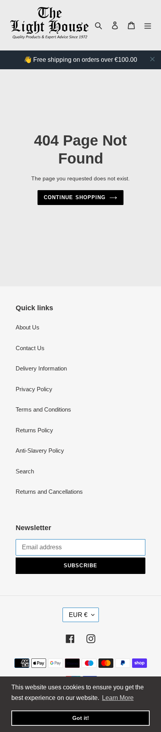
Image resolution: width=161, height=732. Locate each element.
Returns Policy (34, 430)
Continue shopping (75, 197)
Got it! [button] (80, 718)
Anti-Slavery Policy (40, 450)
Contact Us (30, 348)
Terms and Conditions (43, 409)
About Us (27, 327)
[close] (152, 59)
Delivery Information (41, 368)
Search (25, 471)
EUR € (78, 614)
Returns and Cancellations (49, 491)
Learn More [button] (118, 697)
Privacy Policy (34, 389)
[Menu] (148, 25)
